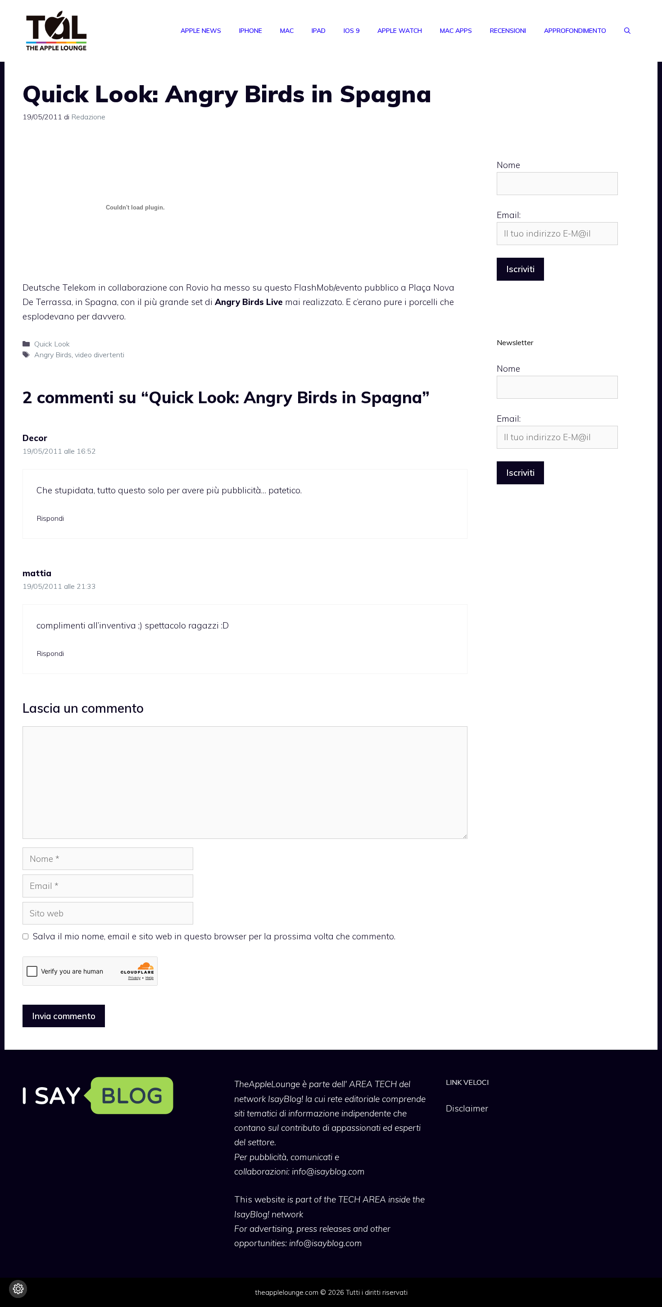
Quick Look (52, 343)
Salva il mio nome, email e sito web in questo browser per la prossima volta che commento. (214, 936)
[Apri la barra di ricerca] (627, 30)
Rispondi (50, 518)
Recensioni (508, 31)
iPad (319, 31)
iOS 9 (351, 31)
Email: (509, 214)
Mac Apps (456, 31)
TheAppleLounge (267, 1084)
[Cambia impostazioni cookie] (18, 1289)
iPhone (250, 31)
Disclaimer (467, 1108)
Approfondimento (575, 31)
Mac (287, 31)
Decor (35, 438)
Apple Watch (399, 31)
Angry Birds (53, 354)
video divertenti (99, 354)
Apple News (201, 31)
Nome (508, 164)
